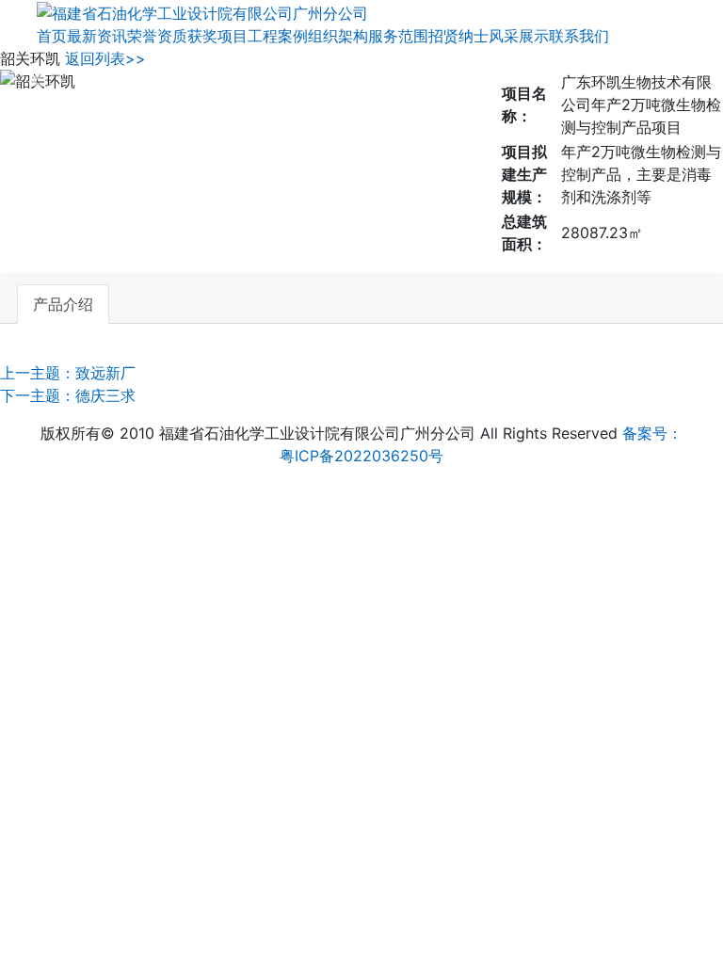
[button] (35, 81)
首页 (52, 35)
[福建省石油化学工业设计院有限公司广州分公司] (202, 11)
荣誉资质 (157, 35)
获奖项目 (217, 35)
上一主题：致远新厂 (68, 372)
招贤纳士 (458, 35)
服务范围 (398, 35)
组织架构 (338, 35)
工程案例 (278, 35)
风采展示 (519, 35)
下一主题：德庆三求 (68, 395)
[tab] (140, 292)
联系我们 (579, 35)
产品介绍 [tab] (63, 304)
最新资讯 (97, 35)
